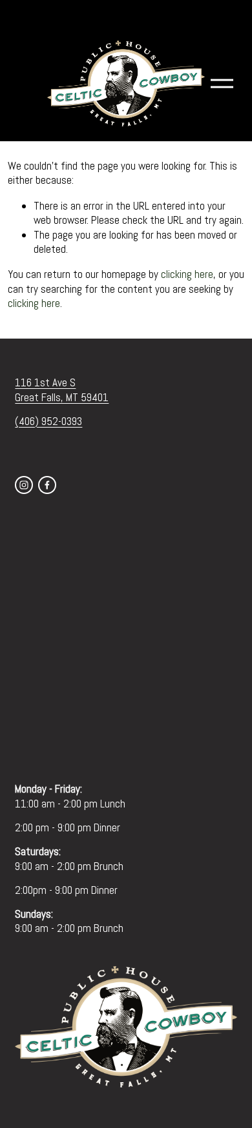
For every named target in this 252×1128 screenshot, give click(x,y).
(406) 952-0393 (48, 421)
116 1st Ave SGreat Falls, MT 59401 (62, 389)
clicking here (187, 274)
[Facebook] (47, 485)
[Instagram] (24, 485)
